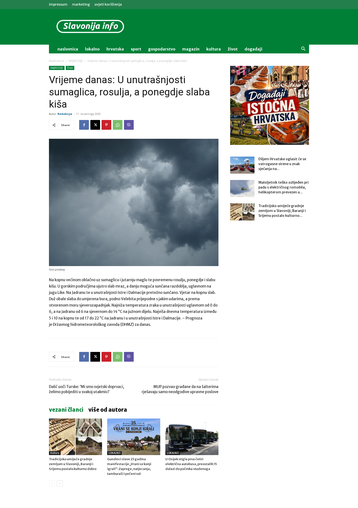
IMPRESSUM (58, 4)
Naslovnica (56, 61)
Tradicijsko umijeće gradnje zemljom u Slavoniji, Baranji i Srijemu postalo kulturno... (282, 211)
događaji (253, 49)
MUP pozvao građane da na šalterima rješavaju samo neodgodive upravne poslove (180, 389)
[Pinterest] (106, 125)
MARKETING (81, 4)
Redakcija (64, 114)
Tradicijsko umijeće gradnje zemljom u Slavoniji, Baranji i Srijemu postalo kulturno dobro (72, 464)
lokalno (92, 49)
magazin (190, 49)
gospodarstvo (161, 49)
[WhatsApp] (117, 125)
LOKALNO (114, 453)
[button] (303, 49)
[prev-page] (52, 483)
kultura (213, 49)
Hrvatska (115, 49)
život (233, 49)
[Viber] (129, 125)
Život (70, 68)
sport (136, 49)
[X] (95, 125)
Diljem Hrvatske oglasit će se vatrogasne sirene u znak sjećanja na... (282, 164)
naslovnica (67, 49)
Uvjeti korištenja (108, 4)
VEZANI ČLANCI (66, 410)
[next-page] (60, 483)
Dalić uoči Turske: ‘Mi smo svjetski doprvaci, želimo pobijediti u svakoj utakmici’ (86, 389)
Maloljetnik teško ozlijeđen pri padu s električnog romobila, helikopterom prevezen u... (283, 187)
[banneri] (269, 105)
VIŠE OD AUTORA (107, 410)
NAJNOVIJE (76, 61)
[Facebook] (84, 125)
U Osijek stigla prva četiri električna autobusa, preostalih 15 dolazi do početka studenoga (191, 464)
